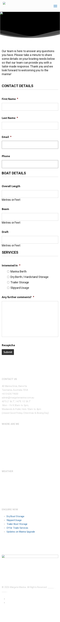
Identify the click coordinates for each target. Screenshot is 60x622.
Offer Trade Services (17, 527)
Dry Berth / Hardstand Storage (29, 277)
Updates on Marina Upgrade (21, 531)
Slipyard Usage (19, 287)
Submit (8, 352)
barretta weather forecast (18, 498)
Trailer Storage (19, 282)
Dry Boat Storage (15, 516)
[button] (55, 6)
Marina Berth (18, 271)
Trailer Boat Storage (17, 524)
